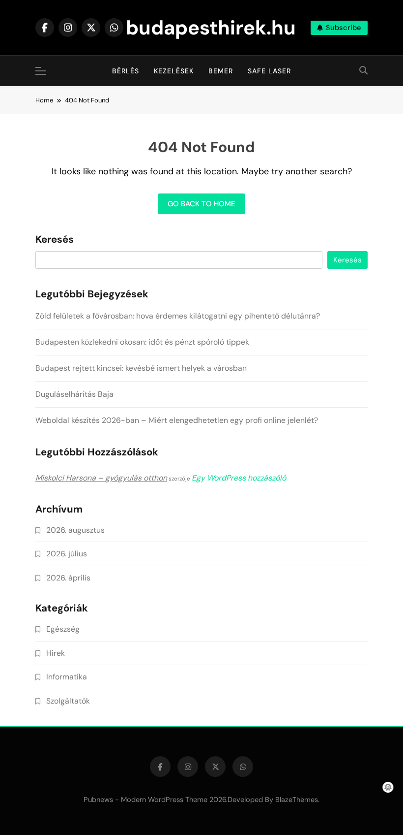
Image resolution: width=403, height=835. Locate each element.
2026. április (68, 578)
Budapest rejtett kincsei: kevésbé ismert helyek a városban (141, 368)
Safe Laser (269, 70)
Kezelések (174, 70)
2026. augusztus (75, 530)
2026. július (66, 553)
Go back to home (201, 204)
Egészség (63, 629)
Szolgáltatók (68, 701)
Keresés (54, 240)
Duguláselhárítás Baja (74, 394)
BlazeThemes (296, 799)
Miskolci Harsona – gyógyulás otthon (101, 478)
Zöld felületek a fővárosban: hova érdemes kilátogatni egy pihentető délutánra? (177, 316)
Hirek (55, 653)
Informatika (66, 677)
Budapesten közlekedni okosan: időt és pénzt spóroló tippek (142, 342)
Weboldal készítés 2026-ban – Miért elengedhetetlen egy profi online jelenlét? (176, 420)
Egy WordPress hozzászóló (239, 478)
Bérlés (125, 70)
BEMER (220, 70)
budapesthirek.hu (211, 27)
